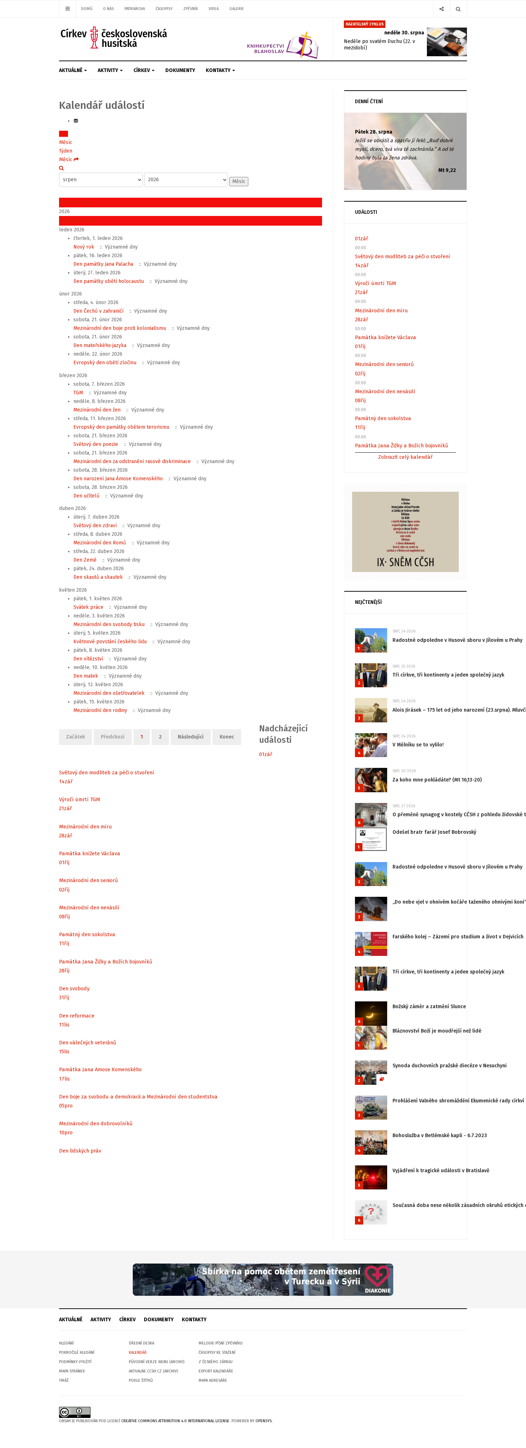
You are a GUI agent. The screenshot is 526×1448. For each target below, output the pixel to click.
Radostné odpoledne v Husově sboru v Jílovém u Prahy (457, 640)
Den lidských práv (80, 1151)
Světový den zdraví (95, 526)
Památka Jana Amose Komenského (100, 1069)
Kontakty (219, 70)
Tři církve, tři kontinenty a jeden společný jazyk (448, 675)
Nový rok (83, 247)
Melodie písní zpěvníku (221, 1343)
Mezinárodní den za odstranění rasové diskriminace (132, 461)
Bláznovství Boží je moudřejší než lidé (437, 1031)
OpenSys (263, 1421)
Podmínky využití (75, 1362)
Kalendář (138, 1352)
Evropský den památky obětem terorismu (121, 427)
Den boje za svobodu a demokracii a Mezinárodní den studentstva (138, 1096)
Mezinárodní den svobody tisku (109, 624)
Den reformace (76, 1015)
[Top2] (263, 1279)
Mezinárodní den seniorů (88, 880)
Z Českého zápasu (216, 1362)
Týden (65, 151)
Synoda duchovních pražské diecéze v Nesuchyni (450, 1066)
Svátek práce (88, 607)
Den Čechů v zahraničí (98, 311)
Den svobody (74, 988)
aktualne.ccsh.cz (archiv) (153, 1371)
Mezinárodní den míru (85, 826)
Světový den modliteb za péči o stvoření (106, 772)
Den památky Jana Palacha (103, 264)
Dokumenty (180, 70)
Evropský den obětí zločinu (104, 363)
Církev (142, 70)
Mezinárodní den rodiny (100, 710)
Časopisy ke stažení (217, 1352)
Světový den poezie (95, 444)
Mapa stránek (72, 1371)
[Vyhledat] (61, 168)
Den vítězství (88, 659)
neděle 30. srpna (404, 33)
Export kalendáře (216, 1371)
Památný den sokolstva (87, 934)
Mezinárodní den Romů (99, 543)
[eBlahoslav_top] (265, 39)
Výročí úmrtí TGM (79, 799)
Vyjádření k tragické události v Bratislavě (441, 1171)
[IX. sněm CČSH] (405, 531)
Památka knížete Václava (89, 853)
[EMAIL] (75, 121)
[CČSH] (114, 37)
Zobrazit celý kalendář (405, 457)
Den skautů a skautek (98, 577)
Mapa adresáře (213, 1380)
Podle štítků (141, 1380)
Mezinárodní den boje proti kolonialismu (119, 328)
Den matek (85, 676)
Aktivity (108, 70)
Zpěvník (190, 8)
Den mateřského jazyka (99, 345)
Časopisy (164, 8)
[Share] (441, 8)
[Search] (458, 8)
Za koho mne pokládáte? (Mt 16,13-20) (437, 780)
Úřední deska (141, 1343)
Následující (191, 737)
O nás (108, 8)
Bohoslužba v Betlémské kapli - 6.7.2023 (440, 1135)
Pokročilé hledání (76, 1352)
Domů (86, 8)
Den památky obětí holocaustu (108, 281)
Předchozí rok (75, 202)
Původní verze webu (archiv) (156, 1362)
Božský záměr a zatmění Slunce (429, 1007)
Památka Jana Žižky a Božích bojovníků (105, 961)
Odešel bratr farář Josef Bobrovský (434, 832)
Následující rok (76, 221)
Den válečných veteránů (87, 1042)
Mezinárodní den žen (97, 410)
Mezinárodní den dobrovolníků (96, 1123)
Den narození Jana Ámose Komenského (118, 479)
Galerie (236, 8)
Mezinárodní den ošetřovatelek (109, 693)
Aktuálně (71, 70)
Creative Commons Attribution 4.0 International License (175, 1421)
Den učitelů (86, 496)
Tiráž (64, 1380)
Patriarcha (135, 8)
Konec (227, 737)
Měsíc (65, 142)
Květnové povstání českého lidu (110, 642)
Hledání (66, 1343)
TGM (78, 393)
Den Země (85, 560)
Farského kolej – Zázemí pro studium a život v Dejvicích (458, 937)
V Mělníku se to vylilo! (418, 745)
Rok (63, 134)
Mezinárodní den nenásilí (89, 907)
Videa (214, 8)
